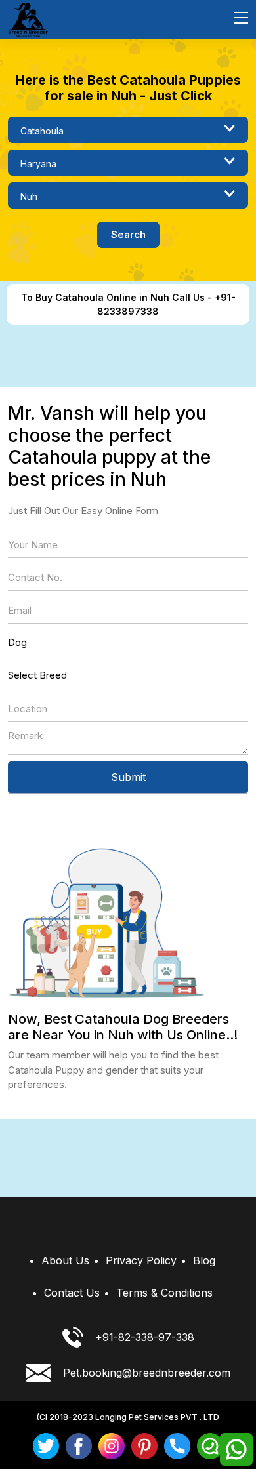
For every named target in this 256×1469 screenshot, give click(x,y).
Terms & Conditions (164, 1292)
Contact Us (72, 1292)
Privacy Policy (141, 1260)
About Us (65, 1260)
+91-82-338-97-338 (144, 1337)
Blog (204, 1260)
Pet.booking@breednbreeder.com (146, 1372)
